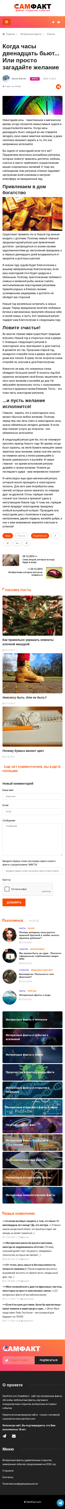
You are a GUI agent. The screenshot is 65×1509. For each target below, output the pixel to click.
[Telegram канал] (53, 22)
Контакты (7, 1477)
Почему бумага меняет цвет (23, 750)
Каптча (6, 879)
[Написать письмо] (59, 22)
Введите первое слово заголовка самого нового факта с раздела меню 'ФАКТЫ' (29, 863)
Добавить (14, 902)
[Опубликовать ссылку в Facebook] (55, 536)
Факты (35, 79)
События (23, 949)
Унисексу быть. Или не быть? (24, 697)
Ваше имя (7, 790)
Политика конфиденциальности (20, 1483)
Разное (51, 34)
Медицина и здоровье (42, 970)
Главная (10, 34)
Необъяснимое (37, 949)
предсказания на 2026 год (41, 1464)
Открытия (24, 970)
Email (5, 805)
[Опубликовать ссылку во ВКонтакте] (17, 543)
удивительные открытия (38, 1460)
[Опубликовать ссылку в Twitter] (8, 543)
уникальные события (14, 1464)
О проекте (8, 1470)
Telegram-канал (18, 1360)
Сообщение (8, 820)
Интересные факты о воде (34, 995)
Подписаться (49, 1360)
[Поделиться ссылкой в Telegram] (26, 543)
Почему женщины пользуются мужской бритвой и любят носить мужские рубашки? (39, 935)
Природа (32, 991)
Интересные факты (31, 34)
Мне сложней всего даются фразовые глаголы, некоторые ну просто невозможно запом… (32, 1290)
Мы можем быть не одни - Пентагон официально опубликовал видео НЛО (40, 956)
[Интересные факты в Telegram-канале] (60, 1503)
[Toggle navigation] (6, 22)
